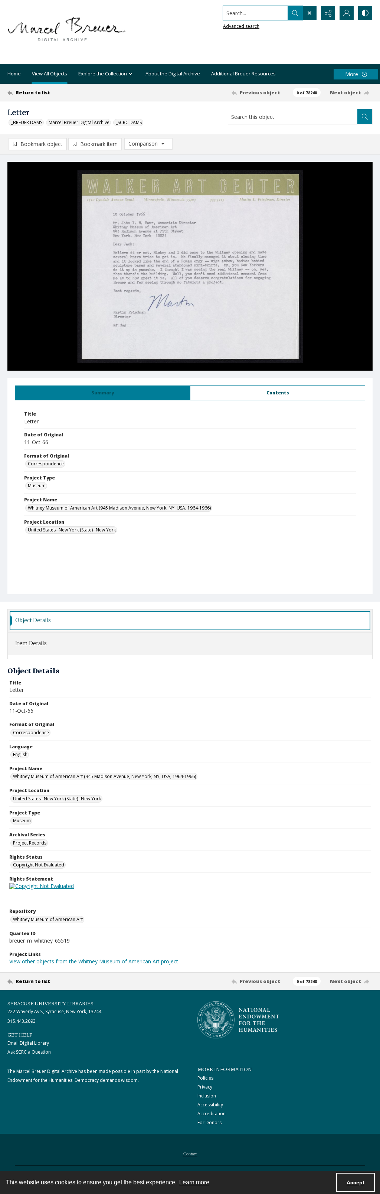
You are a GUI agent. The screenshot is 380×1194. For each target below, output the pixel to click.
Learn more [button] (194, 1182)
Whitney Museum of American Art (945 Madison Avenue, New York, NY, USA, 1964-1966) (119, 508)
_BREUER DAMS (26, 122)
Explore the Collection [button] (102, 73)
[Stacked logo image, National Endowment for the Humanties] (238, 1019)
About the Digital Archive (172, 73)
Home (14, 73)
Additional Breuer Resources (243, 73)
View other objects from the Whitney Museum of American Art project (93, 961)
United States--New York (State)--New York (72, 530)
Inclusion (206, 1096)
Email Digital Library (28, 1043)
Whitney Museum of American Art (48, 919)
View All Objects (49, 73)
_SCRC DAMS (129, 122)
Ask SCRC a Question (29, 1052)
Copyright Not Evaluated (38, 865)
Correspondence (46, 464)
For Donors (209, 1122)
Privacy (204, 1087)
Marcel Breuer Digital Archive (79, 122)
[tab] (102, 393)
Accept (355, 1182)
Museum (37, 485)
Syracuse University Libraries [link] (50, 1004)
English (20, 754)
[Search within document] (364, 116)
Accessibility (210, 1105)
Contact (190, 1153)
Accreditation (211, 1113)
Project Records (29, 843)
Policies (205, 1078)
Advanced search (241, 26)
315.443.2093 (21, 1021)
